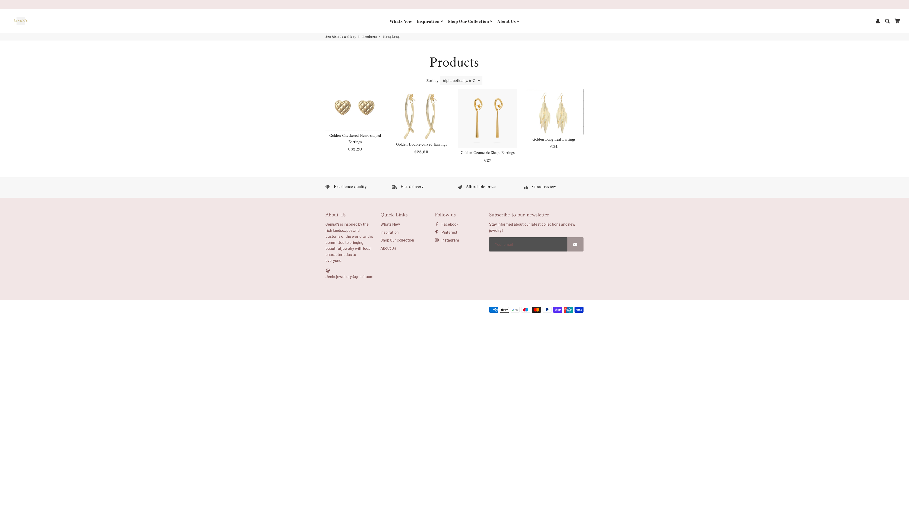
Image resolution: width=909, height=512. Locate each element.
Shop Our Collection (469, 21)
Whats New (401, 21)
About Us (507, 21)
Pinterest (449, 232)
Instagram (450, 240)
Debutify (425, 311)
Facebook (450, 224)
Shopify (398, 311)
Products (369, 36)
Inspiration (429, 21)
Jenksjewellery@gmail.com (349, 276)
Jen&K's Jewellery (340, 36)
